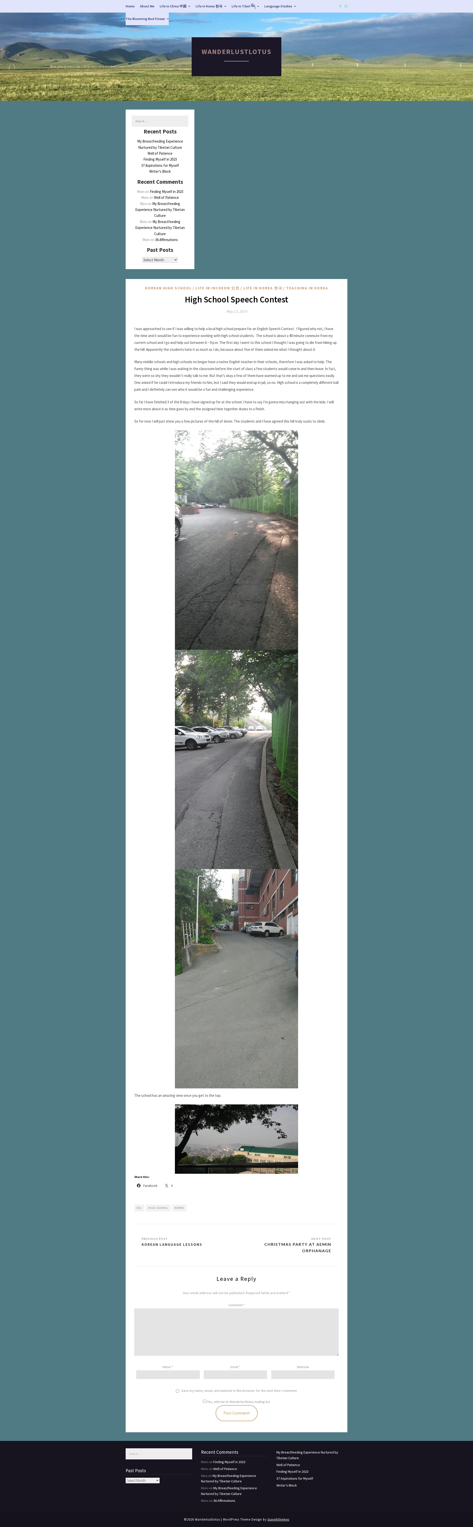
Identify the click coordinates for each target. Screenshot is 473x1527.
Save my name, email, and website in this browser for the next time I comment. (239, 1391)
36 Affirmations (166, 239)
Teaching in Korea (307, 288)
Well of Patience (160, 153)
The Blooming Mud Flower (145, 19)
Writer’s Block (160, 171)
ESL (139, 1208)
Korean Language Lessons (172, 1244)
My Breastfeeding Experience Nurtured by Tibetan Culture (160, 209)
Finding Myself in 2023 (160, 159)
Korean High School (168, 288)
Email (235, 1367)
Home (130, 6)
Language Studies (278, 6)
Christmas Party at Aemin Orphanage (297, 1247)
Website (303, 1367)
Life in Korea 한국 (209, 6)
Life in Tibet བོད (243, 6)
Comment (236, 1305)
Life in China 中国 (173, 6)
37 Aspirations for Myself (160, 165)
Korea (179, 1208)
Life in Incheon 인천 (218, 288)
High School (158, 1208)
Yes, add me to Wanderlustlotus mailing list (238, 1401)
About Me (147, 6)
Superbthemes (278, 1519)
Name (168, 1367)
